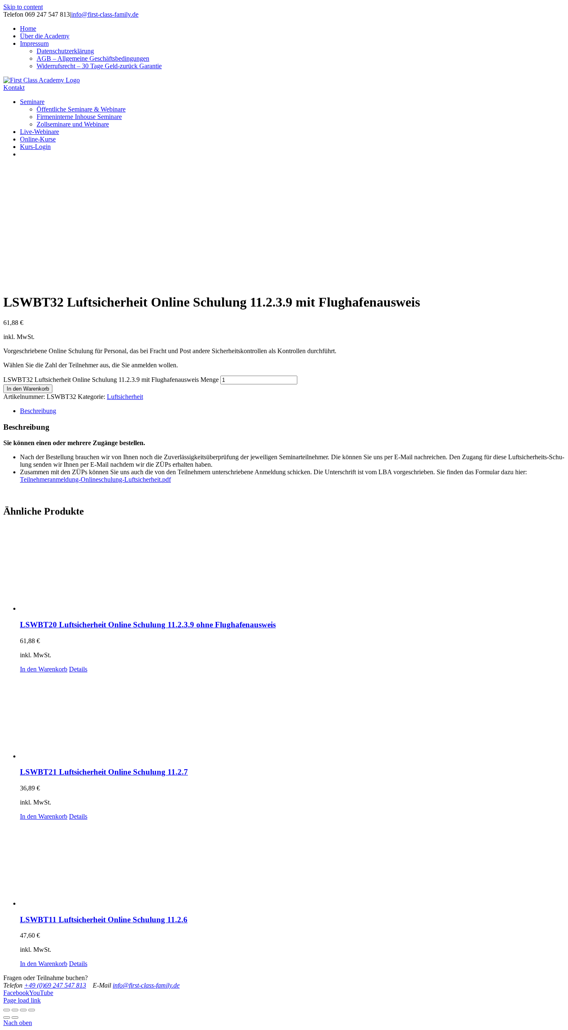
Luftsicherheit (125, 396)
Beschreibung (38, 410)
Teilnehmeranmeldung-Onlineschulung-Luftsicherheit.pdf (95, 479)
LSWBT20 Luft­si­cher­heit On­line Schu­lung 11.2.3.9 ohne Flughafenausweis (148, 624)
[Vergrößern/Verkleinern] (31, 1010)
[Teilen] (15, 1010)
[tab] (292, 411)
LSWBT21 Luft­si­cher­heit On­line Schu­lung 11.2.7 (104, 772)
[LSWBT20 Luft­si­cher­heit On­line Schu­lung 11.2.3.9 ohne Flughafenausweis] (292, 568)
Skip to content (23, 6)
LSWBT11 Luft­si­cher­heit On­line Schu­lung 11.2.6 (104, 919)
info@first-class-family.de (104, 14)
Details (78, 669)
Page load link (22, 1000)
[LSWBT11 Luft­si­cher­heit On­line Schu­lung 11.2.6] (292, 863)
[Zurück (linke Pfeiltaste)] (6, 1017)
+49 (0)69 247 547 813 (55, 985)
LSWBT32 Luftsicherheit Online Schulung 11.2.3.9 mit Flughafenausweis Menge (111, 379)
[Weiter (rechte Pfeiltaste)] (15, 1017)
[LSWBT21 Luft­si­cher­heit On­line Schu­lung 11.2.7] (292, 716)
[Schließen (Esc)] (6, 1010)
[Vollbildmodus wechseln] (23, 1010)
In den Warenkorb (28, 389)
